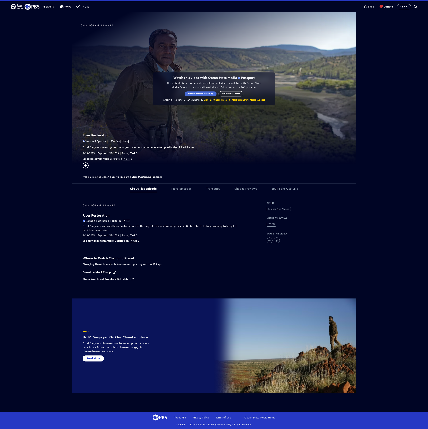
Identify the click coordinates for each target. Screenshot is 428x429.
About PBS (180, 417)
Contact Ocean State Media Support (247, 100)
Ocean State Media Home (259, 417)
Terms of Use (223, 417)
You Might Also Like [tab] (285, 189)
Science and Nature (278, 209)
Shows (67, 6)
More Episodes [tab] (181, 189)
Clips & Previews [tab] (245, 189)
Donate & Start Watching (200, 93)
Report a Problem (119, 176)
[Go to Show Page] (218, 25)
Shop (371, 6)
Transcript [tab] (213, 189)
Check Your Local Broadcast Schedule (106, 279)
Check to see (220, 100)
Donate (388, 6)
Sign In (403, 6)
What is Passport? (231, 93)
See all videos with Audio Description (105, 158)
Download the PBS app (97, 272)
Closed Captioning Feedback (147, 176)
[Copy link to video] (277, 240)
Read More (93, 358)
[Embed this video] (270, 240)
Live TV (50, 6)
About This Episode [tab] (143, 189)
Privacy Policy (201, 417)
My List (84, 6)
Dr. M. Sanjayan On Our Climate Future (115, 337)
